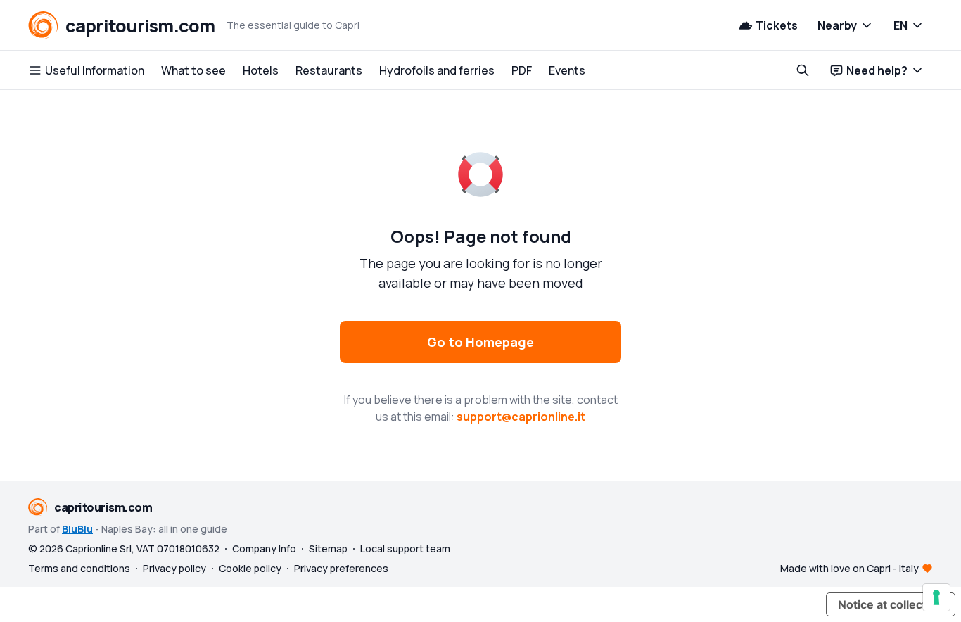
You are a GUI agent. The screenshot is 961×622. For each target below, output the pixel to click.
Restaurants (328, 70)
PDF (521, 70)
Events (567, 70)
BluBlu (77, 528)
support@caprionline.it (521, 416)
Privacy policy (174, 568)
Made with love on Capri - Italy (849, 568)
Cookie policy (250, 568)
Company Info (264, 548)
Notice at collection (890, 604)
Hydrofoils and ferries (437, 70)
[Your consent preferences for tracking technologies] (936, 597)
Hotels (261, 70)
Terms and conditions (79, 568)
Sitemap (328, 548)
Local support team (405, 548)
